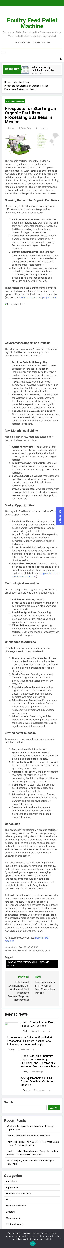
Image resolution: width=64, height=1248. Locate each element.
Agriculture (11, 1181)
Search (8, 1102)
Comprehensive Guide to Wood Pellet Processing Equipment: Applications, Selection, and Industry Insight (29, 1041)
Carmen (11, 128)
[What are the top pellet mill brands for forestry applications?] (25, 70)
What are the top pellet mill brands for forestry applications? (43, 69)
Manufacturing (15, 101)
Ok (32, 1243)
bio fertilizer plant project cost (38, 297)
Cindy (11, 1049)
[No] (60, 1238)
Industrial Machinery (16, 1205)
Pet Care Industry (14, 1224)
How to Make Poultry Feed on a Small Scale (28, 1135)
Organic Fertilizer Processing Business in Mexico (28, 964)
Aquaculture (12, 1187)
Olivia (25, 1031)
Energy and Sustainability (18, 1193)
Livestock (10, 1211)
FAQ (8, 1199)
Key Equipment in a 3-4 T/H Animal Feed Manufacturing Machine (37, 1082)
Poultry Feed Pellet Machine (32, 23)
